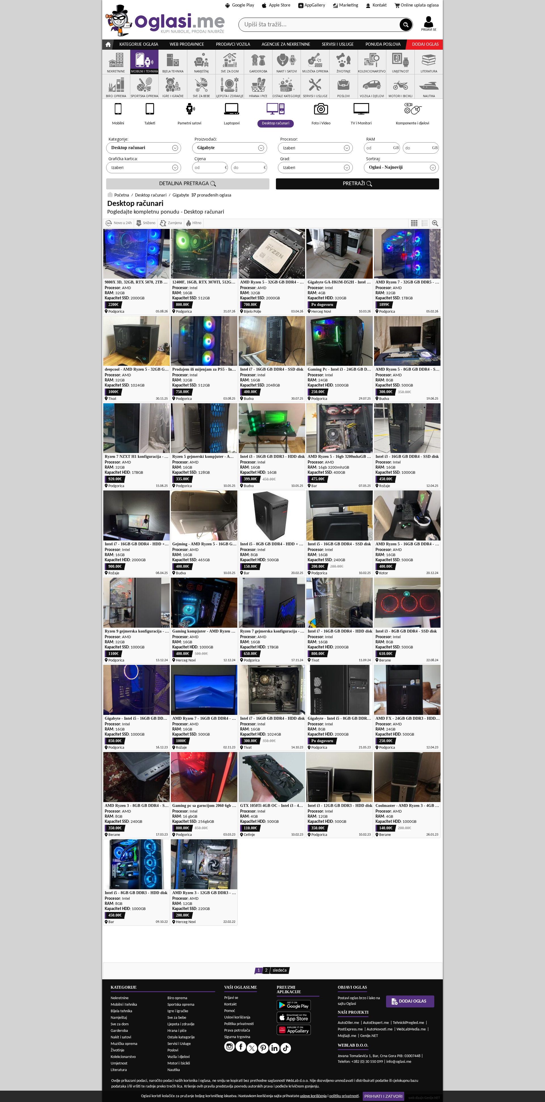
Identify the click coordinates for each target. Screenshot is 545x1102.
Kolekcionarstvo (123, 1057)
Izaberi (289, 148)
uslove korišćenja (313, 1096)
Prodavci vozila (233, 44)
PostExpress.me (350, 1029)
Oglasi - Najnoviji (386, 167)
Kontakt (380, 5)
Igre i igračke (177, 1011)
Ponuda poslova (383, 44)
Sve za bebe (176, 1018)
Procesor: (289, 139)
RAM (370, 139)
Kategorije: (118, 139)
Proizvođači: (205, 139)
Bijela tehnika (121, 1011)
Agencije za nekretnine (286, 44)
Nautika (173, 1070)
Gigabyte (206, 147)
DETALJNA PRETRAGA (184, 184)
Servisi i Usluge (179, 1044)
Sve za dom (120, 1024)
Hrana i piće (176, 1031)
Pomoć (229, 1011)
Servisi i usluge (338, 44)
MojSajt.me (347, 1036)
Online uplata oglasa (420, 5)
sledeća (280, 970)
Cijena (200, 158)
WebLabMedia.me (411, 1029)
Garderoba (119, 1031)
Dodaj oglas (425, 44)
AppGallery (315, 5)
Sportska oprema (180, 1005)
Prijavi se (231, 998)
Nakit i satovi (121, 1037)
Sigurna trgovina (237, 1037)
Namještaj (119, 1018)
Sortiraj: (373, 158)
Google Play (243, 5)
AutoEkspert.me (376, 1023)
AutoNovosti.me (380, 1029)
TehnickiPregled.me (408, 1023)
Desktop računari (128, 147)
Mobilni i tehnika (124, 1005)
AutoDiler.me (348, 1023)
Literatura (119, 1070)
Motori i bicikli (178, 1063)
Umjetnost (119, 1063)
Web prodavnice (187, 44)
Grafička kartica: (123, 158)
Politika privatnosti (239, 1024)
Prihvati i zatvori (383, 1096)
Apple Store (279, 5)
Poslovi (172, 1050)
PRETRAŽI (354, 184)
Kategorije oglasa (139, 44)
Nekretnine (120, 998)
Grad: (285, 158)
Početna (121, 195)
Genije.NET (369, 1036)
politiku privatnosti (344, 1096)
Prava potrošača (237, 1030)
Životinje (117, 1050)
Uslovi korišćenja (237, 1017)
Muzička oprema (124, 1044)
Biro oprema (177, 998)
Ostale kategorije (181, 1037)
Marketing (348, 5)
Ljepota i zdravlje (180, 1024)
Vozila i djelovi (178, 1057)
